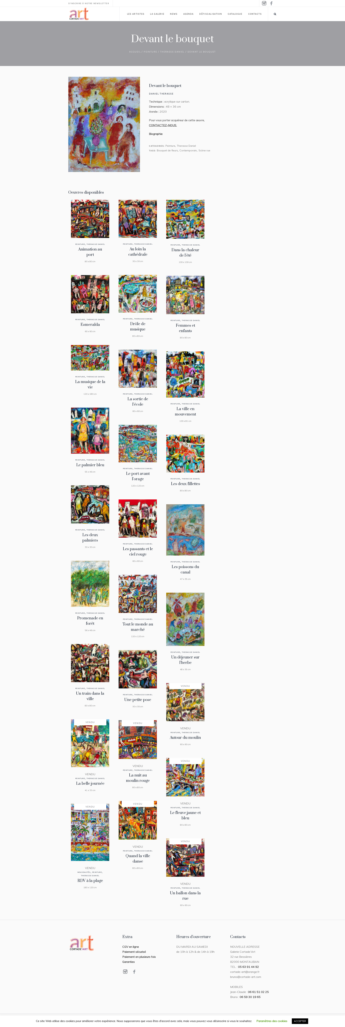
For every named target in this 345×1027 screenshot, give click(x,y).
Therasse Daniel (172, 51)
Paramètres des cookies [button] (271, 1021)
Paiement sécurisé (134, 951)
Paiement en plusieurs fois (139, 956)
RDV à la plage (90, 880)
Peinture (150, 51)
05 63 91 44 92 (248, 967)
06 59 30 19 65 (250, 997)
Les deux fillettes (185, 483)
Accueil (135, 51)
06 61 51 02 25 (258, 992)
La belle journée (90, 783)
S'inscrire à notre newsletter (88, 3)
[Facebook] (271, 3)
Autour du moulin (185, 737)
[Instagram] (264, 3)
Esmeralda (90, 324)
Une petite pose (137, 699)
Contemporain (188, 150)
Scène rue (204, 150)
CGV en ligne (130, 946)
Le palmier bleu (90, 465)
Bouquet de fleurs (167, 150)
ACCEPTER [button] (300, 1021)
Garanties (128, 962)
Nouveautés (84, 872)
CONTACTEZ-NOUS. (163, 125)
